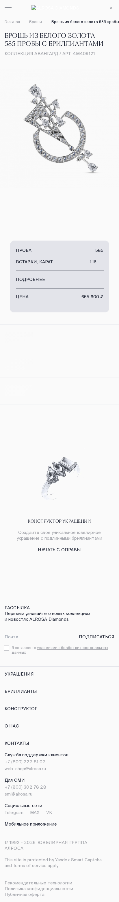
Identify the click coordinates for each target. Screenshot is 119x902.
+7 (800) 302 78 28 (25, 787)
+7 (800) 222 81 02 (25, 761)
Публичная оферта (24, 894)
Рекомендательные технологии (38, 882)
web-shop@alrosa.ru (25, 768)
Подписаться (96, 636)
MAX (35, 812)
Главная (12, 22)
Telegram (14, 812)
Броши (35, 22)
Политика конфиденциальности (39, 888)
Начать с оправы (59, 549)
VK (49, 812)
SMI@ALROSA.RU (18, 794)
